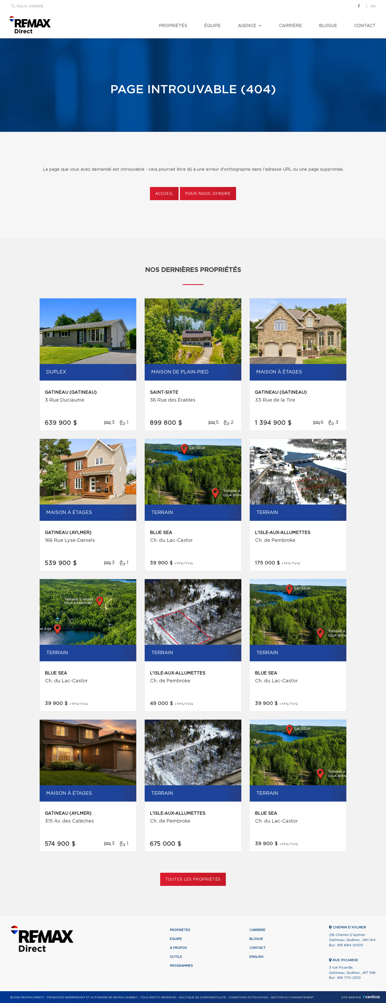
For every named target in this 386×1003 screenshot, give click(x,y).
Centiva (371, 997)
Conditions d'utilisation (248, 997)
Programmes (181, 965)
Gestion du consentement (292, 997)
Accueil (164, 194)
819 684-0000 (350, 945)
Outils (176, 956)
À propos (178, 947)
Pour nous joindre (208, 194)
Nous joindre (30, 6)
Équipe (212, 26)
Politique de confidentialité (202, 997)
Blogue (328, 26)
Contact (364, 26)
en (373, 6)
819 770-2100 (349, 978)
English (256, 956)
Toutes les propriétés (193, 879)
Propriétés (173, 26)
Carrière (290, 26)
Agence (247, 26)
